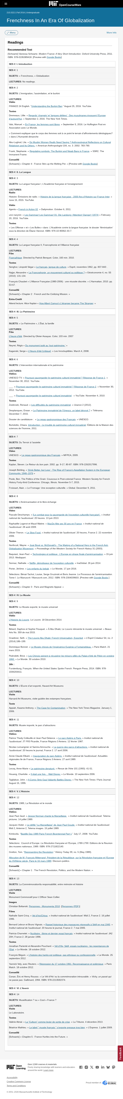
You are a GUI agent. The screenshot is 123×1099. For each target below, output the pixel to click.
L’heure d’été (15, 336)
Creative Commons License (19, 1081)
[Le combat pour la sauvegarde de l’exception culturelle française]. (67, 514)
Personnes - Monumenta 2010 (44, 906)
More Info (111, 32)
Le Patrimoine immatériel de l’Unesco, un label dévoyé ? (61, 410)
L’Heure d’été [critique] (39, 351)
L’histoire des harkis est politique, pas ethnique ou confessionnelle (62, 955)
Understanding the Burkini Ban (46, 106)
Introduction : (57, 425)
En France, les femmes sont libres (42, 124)
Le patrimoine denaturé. (43, 768)
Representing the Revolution (38, 852)
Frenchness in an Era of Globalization (50, 20)
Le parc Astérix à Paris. (70, 738)
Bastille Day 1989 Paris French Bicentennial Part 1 (46, 834)
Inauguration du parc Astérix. (47, 756)
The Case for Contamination (51, 708)
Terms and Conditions (16, 1086)
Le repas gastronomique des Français (56, 419)
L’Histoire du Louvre (19, 619)
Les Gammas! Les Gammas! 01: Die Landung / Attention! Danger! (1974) (62, 215)
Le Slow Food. (34, 532)
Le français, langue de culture (51, 267)
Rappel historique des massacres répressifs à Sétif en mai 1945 (77, 924)
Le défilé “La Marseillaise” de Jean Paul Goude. (51, 825)
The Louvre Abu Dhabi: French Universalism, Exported (55, 638)
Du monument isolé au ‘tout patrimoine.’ (45, 345)
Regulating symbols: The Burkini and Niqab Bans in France (59, 151)
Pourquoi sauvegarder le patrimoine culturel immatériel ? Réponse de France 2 (56, 386)
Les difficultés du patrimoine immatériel (51, 405)
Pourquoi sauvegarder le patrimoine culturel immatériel (44, 395)
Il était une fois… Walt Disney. (46, 774)
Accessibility (12, 1077)
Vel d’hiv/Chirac (40, 915)
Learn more (48, 1070)
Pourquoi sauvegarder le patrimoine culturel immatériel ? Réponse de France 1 (65, 377)
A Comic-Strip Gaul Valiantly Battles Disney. (50, 779)
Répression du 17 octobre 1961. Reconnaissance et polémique (71, 964)
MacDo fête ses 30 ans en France (64, 523)
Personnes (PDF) (70, 906)
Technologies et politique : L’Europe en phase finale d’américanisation (68, 554)
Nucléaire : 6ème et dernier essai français (51, 933)
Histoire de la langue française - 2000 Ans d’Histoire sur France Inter (75, 196)
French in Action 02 (28, 209)
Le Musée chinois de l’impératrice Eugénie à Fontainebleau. (61, 647)
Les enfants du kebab (38, 568)
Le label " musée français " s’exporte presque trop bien (57, 1027)
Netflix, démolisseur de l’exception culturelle (51, 563)
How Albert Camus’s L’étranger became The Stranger (66, 303)
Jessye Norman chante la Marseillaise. (47, 816)
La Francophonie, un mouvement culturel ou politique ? (57, 272)
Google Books (54, 57)
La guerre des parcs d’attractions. (71, 747)
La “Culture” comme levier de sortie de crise (47, 1022)
